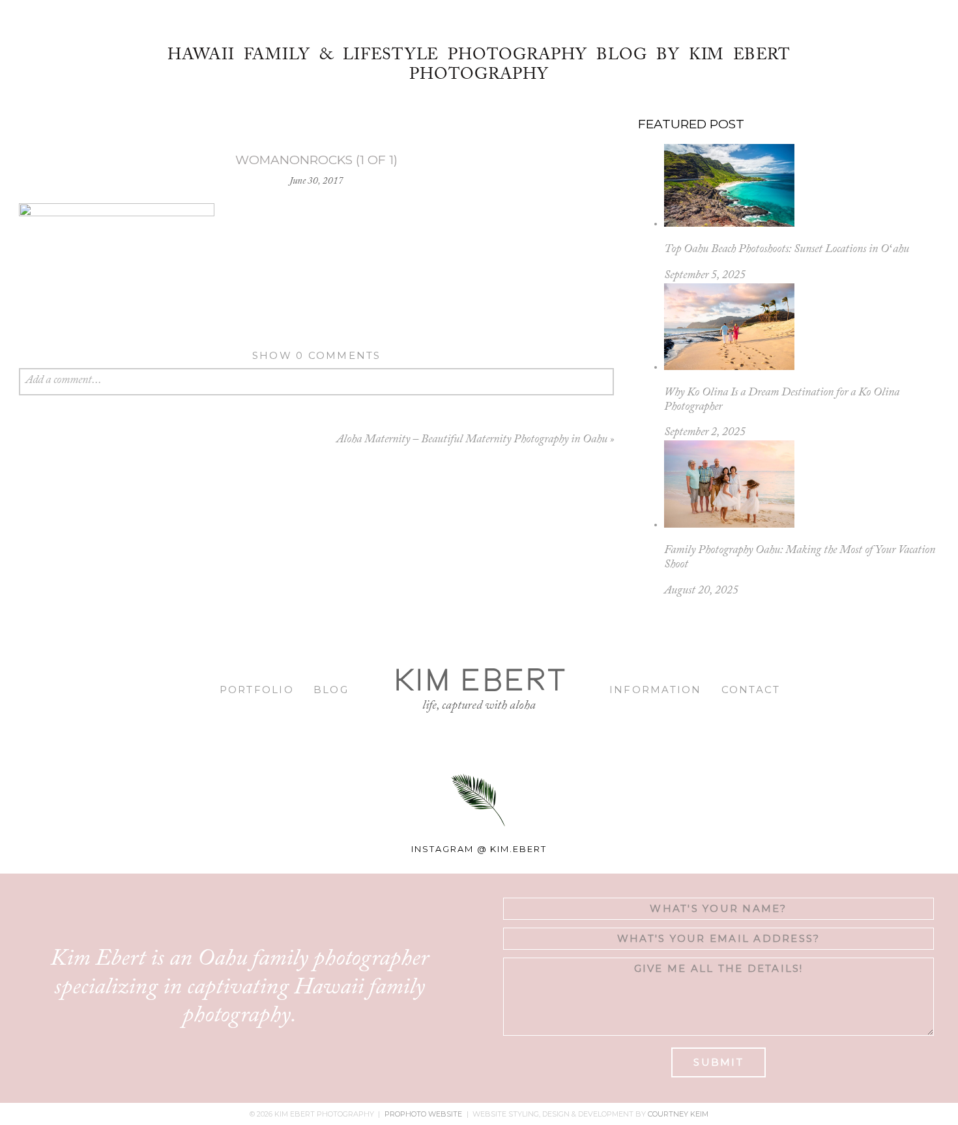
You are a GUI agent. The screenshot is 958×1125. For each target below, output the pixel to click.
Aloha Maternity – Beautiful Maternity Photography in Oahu (471, 440)
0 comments (316, 355)
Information (655, 689)
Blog (331, 689)
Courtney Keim (678, 1113)
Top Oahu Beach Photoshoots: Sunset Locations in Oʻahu (786, 249)
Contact (751, 689)
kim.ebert (518, 849)
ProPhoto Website (423, 1113)
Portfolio (257, 689)
